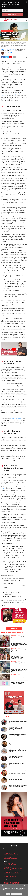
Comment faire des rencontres (10, 858)
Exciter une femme (8, 865)
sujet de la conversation (16, 418)
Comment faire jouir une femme (11, 872)
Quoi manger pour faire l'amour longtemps (13, 868)
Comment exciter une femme (10, 876)
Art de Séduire (10, 52)
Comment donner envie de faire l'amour (12, 871)
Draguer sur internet (9, 49)
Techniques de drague (8, 880)
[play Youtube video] (14, 349)
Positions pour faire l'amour (10, 864)
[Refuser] (26, 890)
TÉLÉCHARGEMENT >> (12, 14)
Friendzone (6, 852)
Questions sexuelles (8, 867)
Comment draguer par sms (9, 853)
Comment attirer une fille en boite (11, 883)
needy (2, 488)
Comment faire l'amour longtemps (11, 873)
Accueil (2, 49)
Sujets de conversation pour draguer (12, 882)
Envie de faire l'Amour (8, 863)
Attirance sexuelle (8, 856)
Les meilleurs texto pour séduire (11, 854)
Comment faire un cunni (9, 875)
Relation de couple (8, 857)
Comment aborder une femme (10, 850)
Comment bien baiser (8, 869)
